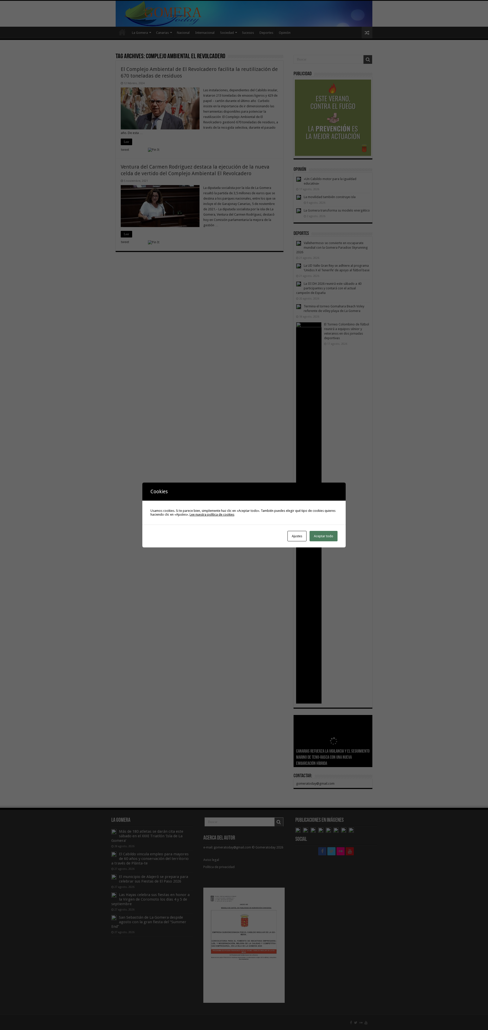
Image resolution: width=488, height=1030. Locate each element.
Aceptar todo (323, 536)
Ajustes (297, 536)
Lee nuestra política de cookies (212, 514)
